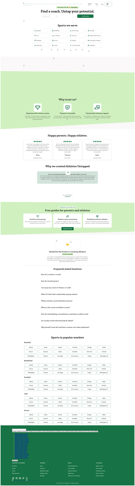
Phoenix (45, 356)
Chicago (89, 347)
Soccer (56, 40)
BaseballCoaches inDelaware (21, 442)
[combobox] (49, 16)
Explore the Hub (67, 228)
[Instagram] (16, 478)
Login (41, 466)
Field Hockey (75, 30)
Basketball (56, 30)
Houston (45, 351)
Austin (45, 347)
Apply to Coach (90, 4)
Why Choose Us (16, 473)
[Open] (56, 16)
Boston (60, 347)
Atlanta (31, 347)
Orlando (104, 351)
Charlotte (74, 347)
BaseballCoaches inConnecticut (22, 441)
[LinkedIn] (20, 478)
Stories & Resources (72, 466)
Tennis (56, 45)
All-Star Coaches (100, 475)
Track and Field (76, 45)
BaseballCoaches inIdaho (21, 447)
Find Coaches (85, 16)
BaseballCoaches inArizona (21, 436)
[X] (27, 478)
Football (92, 30)
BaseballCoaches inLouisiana (22, 455)
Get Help (42, 475)
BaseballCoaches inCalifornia (22, 439)
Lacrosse (74, 35)
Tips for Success (100, 473)
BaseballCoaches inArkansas (21, 437)
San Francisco (75, 356)
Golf (37, 35)
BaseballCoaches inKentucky (22, 454)
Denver (31, 351)
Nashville (74, 351)
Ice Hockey (57, 35)
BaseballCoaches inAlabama (21, 434)
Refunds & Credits (44, 471)
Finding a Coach (44, 473)
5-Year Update (71, 468)
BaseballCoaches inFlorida (21, 444)
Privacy (14, 468)
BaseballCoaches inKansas (21, 452)
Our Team (97, 4)
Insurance (42, 468)
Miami (60, 351)
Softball (74, 40)
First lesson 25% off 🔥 (67, 7)
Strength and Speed (95, 40)
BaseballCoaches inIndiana (21, 450)
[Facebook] (13, 478)
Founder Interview (72, 471)
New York (89, 351)
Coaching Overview (100, 471)
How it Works (99, 468)
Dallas (104, 347)
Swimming (39, 45)
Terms (13, 471)
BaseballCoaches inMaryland (21, 458)
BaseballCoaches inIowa (20, 451)
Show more (15, 460)
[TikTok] (23, 478)
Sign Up (108, 4)
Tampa (89, 356)
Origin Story (71, 473)
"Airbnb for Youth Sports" (74, 475)
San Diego (60, 356)
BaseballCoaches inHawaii (21, 446)
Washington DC (104, 356)
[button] (67, 274)
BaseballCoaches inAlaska (21, 435)
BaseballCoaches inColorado (21, 440)
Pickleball (38, 40)
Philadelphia (31, 356)
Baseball (38, 30)
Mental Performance (95, 35)
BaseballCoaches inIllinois (21, 449)
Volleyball (92, 45)
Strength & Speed (73, 431)
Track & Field (90, 431)
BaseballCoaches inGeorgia (21, 445)
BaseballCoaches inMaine (21, 456)
